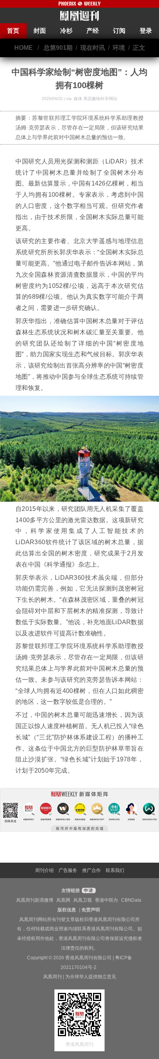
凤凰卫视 (82, 900)
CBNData (131, 900)
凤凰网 (63, 900)
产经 (92, 30)
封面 (40, 30)
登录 (146, 30)
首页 (13, 30)
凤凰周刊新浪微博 (34, 900)
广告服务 (68, 870)
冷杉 (66, 30)
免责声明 (90, 910)
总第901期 (58, 47)
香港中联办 (106, 900)
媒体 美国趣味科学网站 (95, 98)
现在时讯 (92, 47)
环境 (119, 47)
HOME (23, 47)
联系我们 (115, 870)
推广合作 (91, 870)
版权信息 (67, 910)
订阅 (119, 30)
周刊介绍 (44, 870)
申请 (88, 890)
